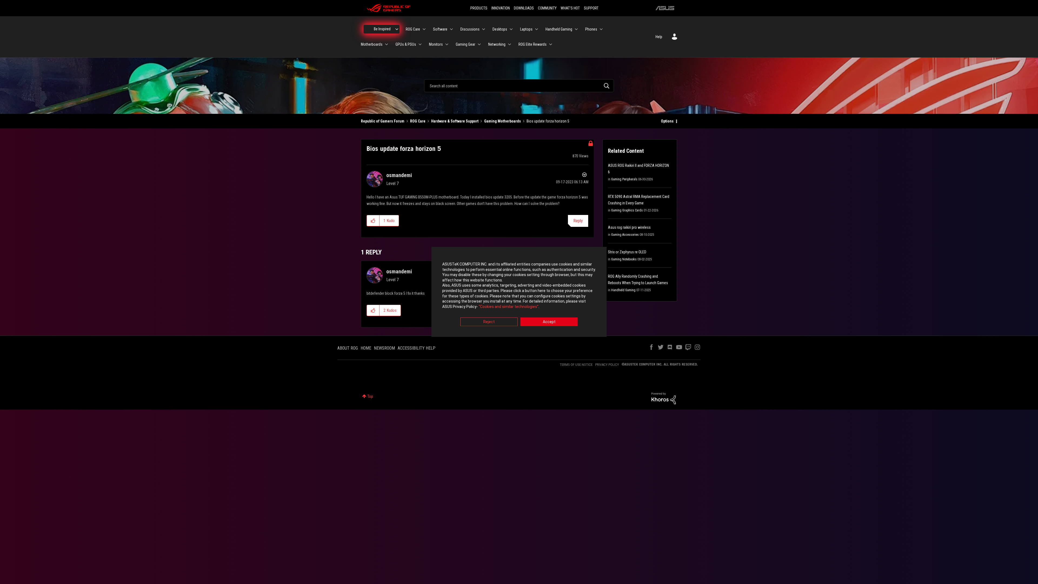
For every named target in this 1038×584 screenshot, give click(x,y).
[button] (373, 220)
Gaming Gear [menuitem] (465, 44)
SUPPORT (591, 8)
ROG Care (417, 121)
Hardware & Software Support (454, 121)
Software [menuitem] (440, 29)
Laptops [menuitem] (526, 29)
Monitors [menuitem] (436, 44)
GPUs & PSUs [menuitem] (405, 44)
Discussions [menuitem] (470, 29)
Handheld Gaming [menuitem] (558, 29)
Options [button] (667, 121)
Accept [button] (549, 322)
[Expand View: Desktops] (511, 29)
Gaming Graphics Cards (627, 210)
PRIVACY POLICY (607, 365)
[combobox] (519, 85)
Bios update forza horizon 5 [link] (548, 121)
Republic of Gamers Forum (382, 121)
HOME (366, 348)
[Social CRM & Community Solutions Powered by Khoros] (663, 398)
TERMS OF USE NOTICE (576, 365)
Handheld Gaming (623, 290)
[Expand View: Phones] (601, 29)
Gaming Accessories (625, 235)
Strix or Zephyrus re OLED (627, 252)
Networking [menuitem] (496, 44)
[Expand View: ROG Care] (424, 29)
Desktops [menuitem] (500, 29)
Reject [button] (489, 322)
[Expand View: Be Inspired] (397, 29)
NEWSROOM (384, 348)
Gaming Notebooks (624, 259)
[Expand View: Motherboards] (386, 44)
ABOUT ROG (347, 348)
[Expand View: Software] (451, 29)
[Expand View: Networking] (509, 44)
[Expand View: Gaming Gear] (479, 44)
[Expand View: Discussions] (483, 29)
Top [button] (370, 396)
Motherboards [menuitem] (371, 44)
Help (659, 37)
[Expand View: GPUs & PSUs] (420, 44)
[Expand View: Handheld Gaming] (576, 29)
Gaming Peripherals (624, 179)
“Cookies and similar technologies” (508, 306)
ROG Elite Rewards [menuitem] (532, 44)
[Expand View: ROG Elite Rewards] (550, 44)
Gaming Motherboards (502, 121)
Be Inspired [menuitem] (382, 29)
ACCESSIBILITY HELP (416, 348)
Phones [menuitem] (591, 29)
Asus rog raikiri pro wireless (629, 227)
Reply (578, 220)
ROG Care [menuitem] (413, 29)
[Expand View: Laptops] (536, 29)
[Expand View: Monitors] (447, 44)
